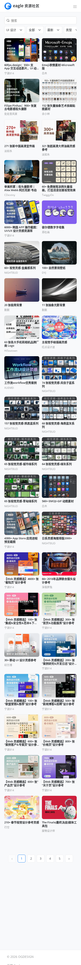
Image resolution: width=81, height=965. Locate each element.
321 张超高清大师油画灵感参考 (58, 147)
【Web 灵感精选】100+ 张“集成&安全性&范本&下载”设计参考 (21, 621)
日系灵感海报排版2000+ (57, 538)
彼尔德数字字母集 (53, 227)
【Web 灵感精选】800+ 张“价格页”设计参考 (58, 743)
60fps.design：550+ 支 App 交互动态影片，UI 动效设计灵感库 (20, 66)
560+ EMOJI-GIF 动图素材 (58, 501)
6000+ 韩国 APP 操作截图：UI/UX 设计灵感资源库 (21, 229)
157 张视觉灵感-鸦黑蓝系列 (21, 423)
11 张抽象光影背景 (53, 305)
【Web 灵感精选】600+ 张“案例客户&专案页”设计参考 (20, 743)
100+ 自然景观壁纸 (53, 268)
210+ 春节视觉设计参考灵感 (21, 822)
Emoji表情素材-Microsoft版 (58, 66)
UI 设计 (11, 30)
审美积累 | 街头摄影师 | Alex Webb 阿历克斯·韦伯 (20, 188)
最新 (50, 30)
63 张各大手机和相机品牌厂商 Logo (21, 344)
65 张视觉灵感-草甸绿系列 (20, 501)
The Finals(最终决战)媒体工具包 (59, 824)
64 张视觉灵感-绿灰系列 (57, 464)
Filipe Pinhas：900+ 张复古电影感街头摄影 (20, 107)
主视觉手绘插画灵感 (54, 342)
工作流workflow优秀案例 (20, 383)
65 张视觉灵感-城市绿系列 (20, 464)
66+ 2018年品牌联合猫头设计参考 (59, 580)
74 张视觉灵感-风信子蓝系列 (58, 384)
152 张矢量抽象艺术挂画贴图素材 (58, 107)
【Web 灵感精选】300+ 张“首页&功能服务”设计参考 (58, 621)
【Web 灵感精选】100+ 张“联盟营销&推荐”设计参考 (20, 702)
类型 (69, 30)
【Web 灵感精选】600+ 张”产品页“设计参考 (21, 783)
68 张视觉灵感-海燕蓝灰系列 (58, 425)
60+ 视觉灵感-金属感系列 (20, 268)
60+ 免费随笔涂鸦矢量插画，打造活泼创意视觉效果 (59, 188)
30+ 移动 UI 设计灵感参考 (20, 660)
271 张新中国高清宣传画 (19, 146)
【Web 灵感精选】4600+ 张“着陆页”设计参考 (21, 580)
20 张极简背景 (13, 305)
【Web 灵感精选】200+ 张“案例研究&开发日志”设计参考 (58, 662)
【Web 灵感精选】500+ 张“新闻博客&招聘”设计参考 (58, 702)
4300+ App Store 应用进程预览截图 (21, 540)
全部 (32, 30)
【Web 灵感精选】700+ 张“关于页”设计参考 (58, 783)
